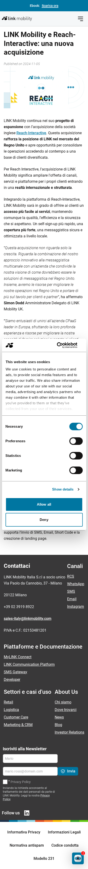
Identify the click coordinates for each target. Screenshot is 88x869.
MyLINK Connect (17, 657)
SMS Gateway (15, 672)
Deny (44, 520)
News (59, 717)
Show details (62, 489)
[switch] (76, 441)
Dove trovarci (66, 709)
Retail (8, 702)
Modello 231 (44, 858)
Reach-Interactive (31, 133)
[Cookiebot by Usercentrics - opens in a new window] (63, 345)
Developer (12, 679)
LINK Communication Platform (29, 664)
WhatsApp (75, 584)
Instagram (75, 606)
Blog (58, 725)
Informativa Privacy (23, 832)
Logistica (11, 709)
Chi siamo (63, 702)
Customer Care (16, 717)
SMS (71, 591)
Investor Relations (69, 732)
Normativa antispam (27, 845)
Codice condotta (65, 845)
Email (72, 599)
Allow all (44, 504)
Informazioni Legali (64, 832)
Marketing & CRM (18, 725)
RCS (70, 576)
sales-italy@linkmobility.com (27, 618)
